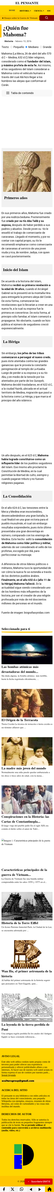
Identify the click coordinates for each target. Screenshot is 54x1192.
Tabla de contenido (22, 93)
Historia (8, 41)
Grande (47, 47)
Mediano (33, 47)
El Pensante (27, 2)
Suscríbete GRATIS (40, 1181)
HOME (12, 10)
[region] (27, 121)
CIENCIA (38, 10)
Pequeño (19, 47)
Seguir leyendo (9, 1075)
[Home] (49, 1190)
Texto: (5, 47)
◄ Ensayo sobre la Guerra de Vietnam (20, 18)
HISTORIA (24, 10)
